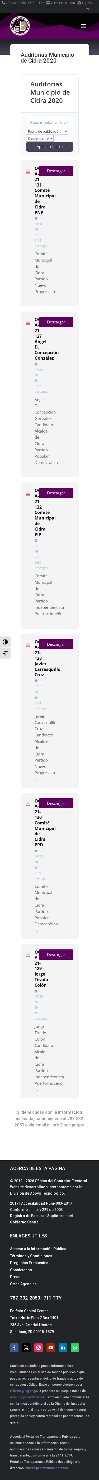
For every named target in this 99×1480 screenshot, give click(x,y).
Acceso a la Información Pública (38, 1249)
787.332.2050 (16, 3)
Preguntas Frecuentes (29, 1263)
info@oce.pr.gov (67, 1125)
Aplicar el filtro (50, 146)
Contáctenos (21, 1270)
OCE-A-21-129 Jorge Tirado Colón (41, 968)
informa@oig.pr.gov (24, 1391)
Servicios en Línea (63, 3)
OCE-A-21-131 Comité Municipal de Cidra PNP (45, 190)
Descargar (56, 170)
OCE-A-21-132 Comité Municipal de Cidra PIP (45, 512)
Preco (15, 1277)
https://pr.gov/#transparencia (47, 1468)
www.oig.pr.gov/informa (27, 1397)
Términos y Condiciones (31, 1256)
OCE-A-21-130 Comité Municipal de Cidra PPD (45, 823)
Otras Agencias (23, 1284)
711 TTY (38, 3)
